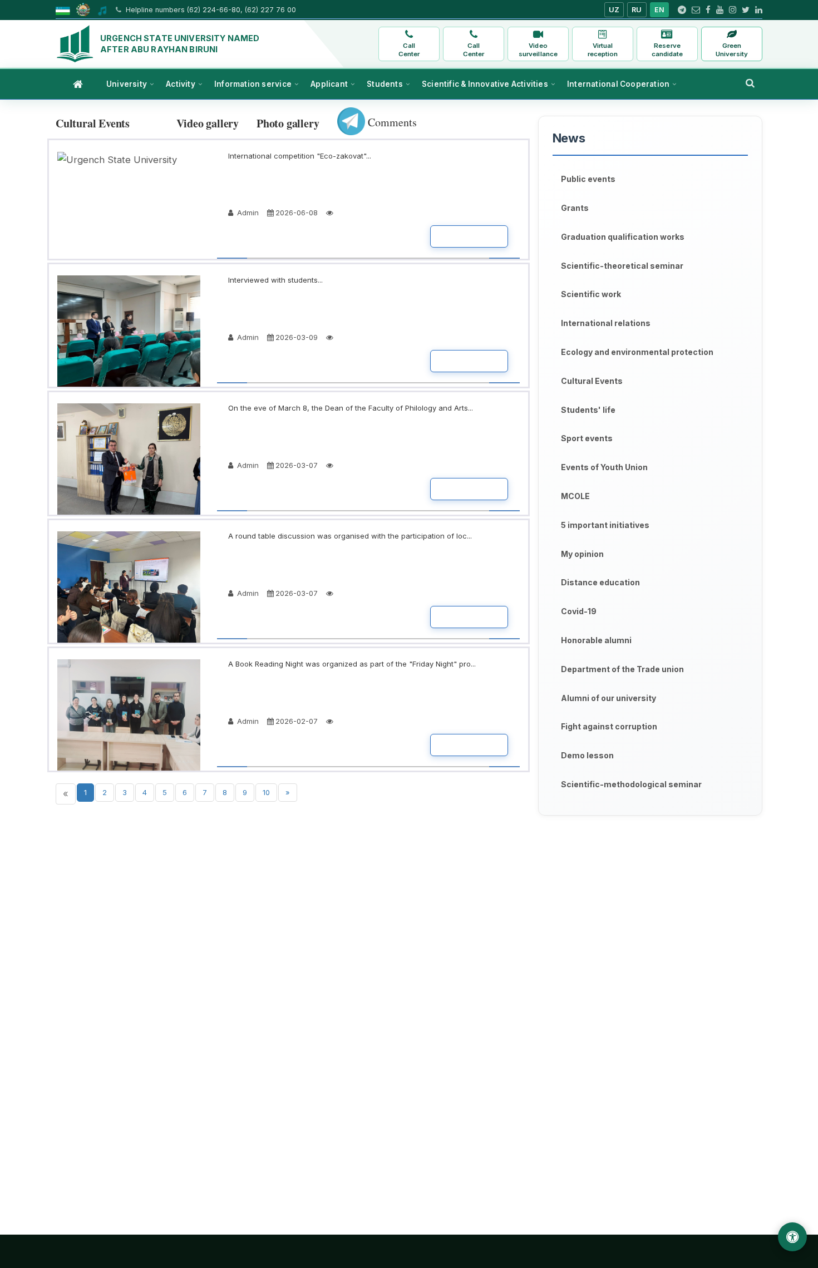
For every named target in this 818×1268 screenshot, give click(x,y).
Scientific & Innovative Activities (485, 84)
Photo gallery (288, 123)
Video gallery (207, 123)
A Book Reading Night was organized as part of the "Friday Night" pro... (352, 663)
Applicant (329, 84)
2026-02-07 (296, 721)
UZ (614, 10)
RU (637, 10)
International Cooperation (618, 84)
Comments (391, 122)
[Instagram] (732, 10)
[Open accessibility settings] (792, 1236)
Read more (469, 236)
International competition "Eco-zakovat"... (299, 155)
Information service (253, 84)
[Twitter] (746, 10)
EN (659, 10)
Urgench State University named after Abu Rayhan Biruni (179, 43)
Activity (180, 84)
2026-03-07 (296, 465)
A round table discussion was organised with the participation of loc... (350, 535)
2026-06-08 (296, 212)
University (126, 84)
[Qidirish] (750, 83)
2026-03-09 (296, 337)
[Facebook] (708, 10)
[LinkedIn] (758, 10)
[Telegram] (682, 10)
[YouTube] (719, 10)
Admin (247, 212)
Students (385, 84)
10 (266, 792)
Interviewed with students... (275, 279)
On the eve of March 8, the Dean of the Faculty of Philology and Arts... (350, 407)
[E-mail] (696, 10)
